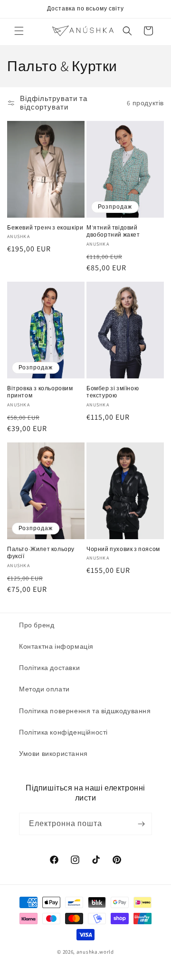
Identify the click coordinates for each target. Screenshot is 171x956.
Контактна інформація (56, 646)
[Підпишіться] (141, 824)
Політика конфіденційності (63, 732)
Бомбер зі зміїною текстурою (112, 392)
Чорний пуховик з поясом (123, 548)
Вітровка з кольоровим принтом (40, 392)
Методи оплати (44, 689)
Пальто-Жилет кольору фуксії (41, 552)
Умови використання (53, 753)
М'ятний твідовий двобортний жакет (113, 231)
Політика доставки (49, 667)
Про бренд (36, 625)
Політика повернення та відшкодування (85, 711)
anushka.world (95, 951)
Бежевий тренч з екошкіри (45, 227)
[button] (19, 30)
